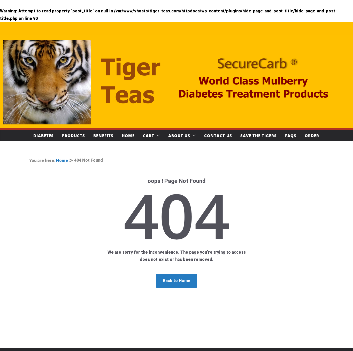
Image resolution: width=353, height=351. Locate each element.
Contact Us (218, 135)
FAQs (290, 135)
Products (73, 135)
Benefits (103, 135)
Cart (148, 135)
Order (312, 135)
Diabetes (43, 135)
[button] (157, 135)
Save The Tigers (258, 135)
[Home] (176, 81)
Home (128, 135)
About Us (179, 135)
